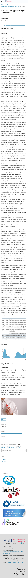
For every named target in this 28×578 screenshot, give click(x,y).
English (4, 459)
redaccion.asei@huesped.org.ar (15, 562)
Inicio (2, 4)
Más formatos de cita (6, 450)
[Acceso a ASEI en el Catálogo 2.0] (11, 498)
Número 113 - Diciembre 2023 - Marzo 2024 (10, 6)
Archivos (7, 4)
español (4, 461)
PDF (4, 419)
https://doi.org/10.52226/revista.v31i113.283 (14, 25)
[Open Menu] (1, 1)
